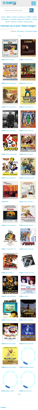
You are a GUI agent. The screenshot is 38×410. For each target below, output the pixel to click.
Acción (3, 17)
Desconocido (28, 22)
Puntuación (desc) (31, 31)
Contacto (3, 407)
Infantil (20, 22)
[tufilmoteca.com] (9, 5)
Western (28, 19)
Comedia (13, 19)
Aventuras (21, 17)
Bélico (9, 17)
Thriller (29, 17)
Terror (35, 17)
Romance (21, 19)
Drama (14, 17)
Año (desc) (20, 31)
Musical (13, 22)
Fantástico (5, 19)
